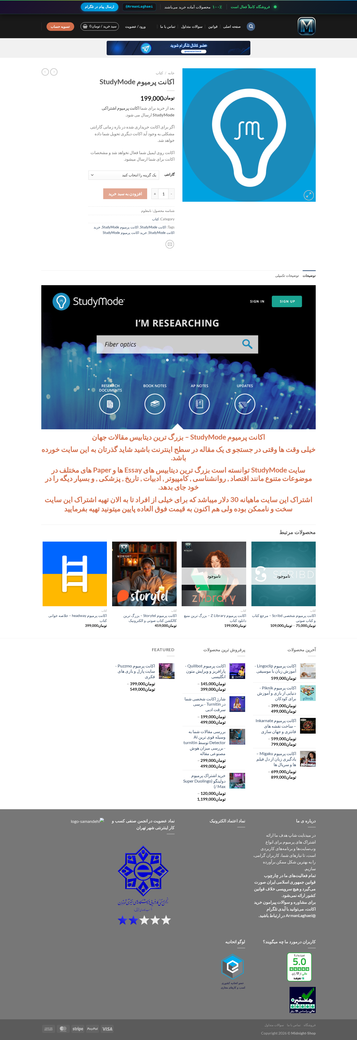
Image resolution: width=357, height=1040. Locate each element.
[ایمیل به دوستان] (169, 244)
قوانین (212, 26)
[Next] (43, 589)
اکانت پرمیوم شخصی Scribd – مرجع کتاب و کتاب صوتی (284, 618)
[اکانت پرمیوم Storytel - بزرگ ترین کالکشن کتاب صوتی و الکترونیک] (144, 574)
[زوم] (309, 195)
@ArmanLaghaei (139, 7)
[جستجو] (251, 26)
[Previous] (315, 589)
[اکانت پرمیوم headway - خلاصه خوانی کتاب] (75, 574)
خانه (171, 73)
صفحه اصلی (231, 26)
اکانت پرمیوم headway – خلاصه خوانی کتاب (77, 618)
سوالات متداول (191, 26)
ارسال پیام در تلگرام (99, 7)
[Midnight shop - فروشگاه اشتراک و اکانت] (289, 26)
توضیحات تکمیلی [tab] (287, 275)
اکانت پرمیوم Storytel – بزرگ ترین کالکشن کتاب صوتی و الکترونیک (150, 618)
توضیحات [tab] (309, 275)
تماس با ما (167, 26)
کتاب (159, 73)
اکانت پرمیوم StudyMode (120, 227)
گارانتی (169, 174)
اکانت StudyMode (153, 227)
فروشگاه (310, 1025)
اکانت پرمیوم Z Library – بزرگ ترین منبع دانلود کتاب (215, 618)
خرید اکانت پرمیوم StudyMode (125, 233)
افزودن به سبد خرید (125, 193)
